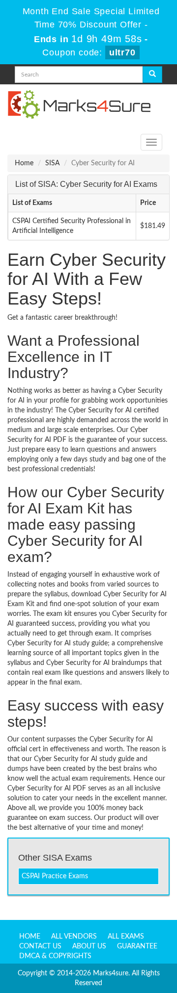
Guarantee (137, 946)
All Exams (126, 936)
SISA (52, 163)
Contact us (40, 946)
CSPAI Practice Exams (55, 876)
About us (89, 946)
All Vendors (74, 936)
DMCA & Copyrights (55, 956)
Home (24, 163)
